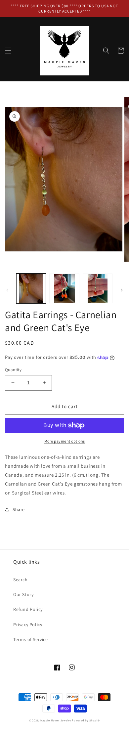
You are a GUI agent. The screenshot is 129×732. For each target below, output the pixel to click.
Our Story (23, 594)
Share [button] (19, 509)
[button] (8, 50)
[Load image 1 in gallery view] (31, 288)
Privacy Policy (27, 624)
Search (20, 579)
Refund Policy (28, 609)
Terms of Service (30, 639)
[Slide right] (121, 290)
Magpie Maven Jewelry (55, 720)
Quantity (13, 369)
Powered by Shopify (86, 720)
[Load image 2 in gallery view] (64, 288)
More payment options (64, 441)
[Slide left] (7, 290)
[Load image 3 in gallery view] (97, 288)
